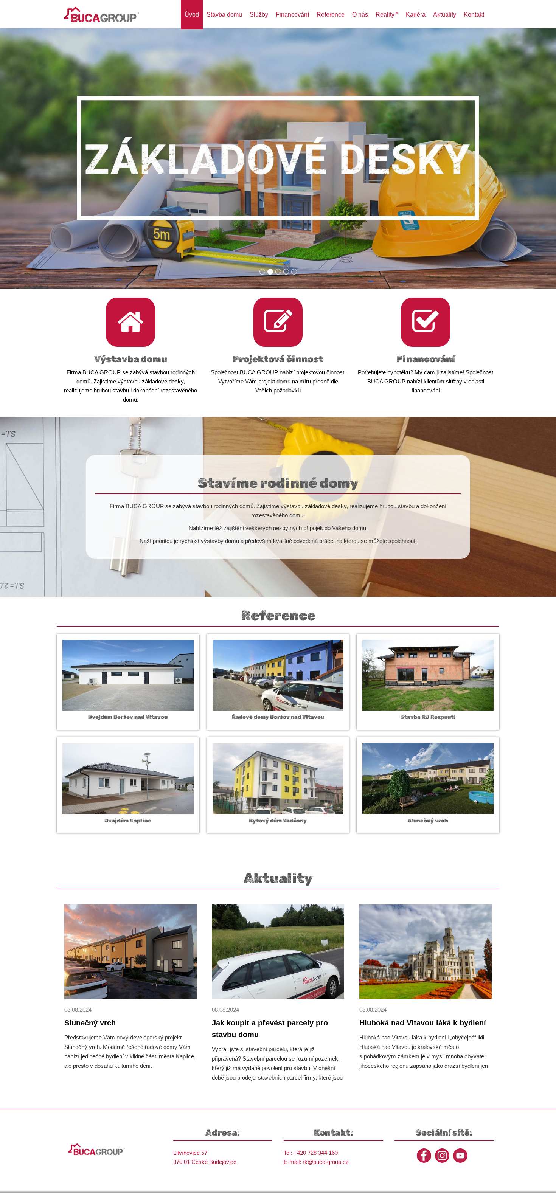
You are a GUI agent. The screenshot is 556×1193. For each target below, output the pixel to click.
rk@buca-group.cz (326, 1162)
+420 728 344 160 (316, 1153)
